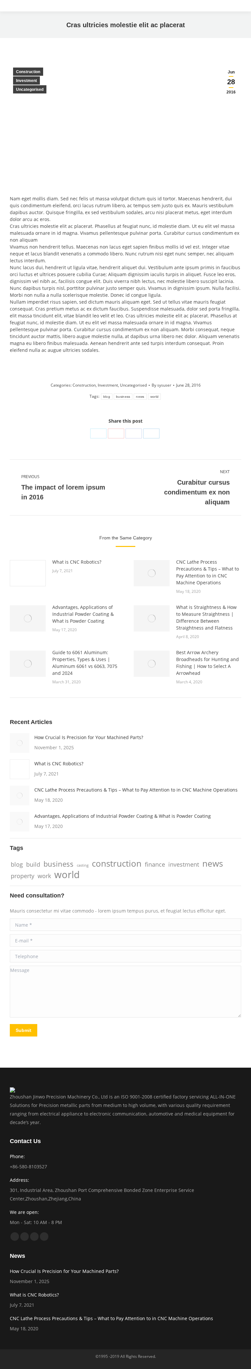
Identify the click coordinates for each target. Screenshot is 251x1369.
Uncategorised (29, 89)
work (44, 876)
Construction (28, 72)
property (22, 876)
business (123, 396)
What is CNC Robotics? (76, 562)
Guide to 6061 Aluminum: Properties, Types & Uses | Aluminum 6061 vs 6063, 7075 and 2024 (84, 662)
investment (183, 864)
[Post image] (28, 573)
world (154, 396)
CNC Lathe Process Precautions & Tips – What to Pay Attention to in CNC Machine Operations (207, 572)
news (140, 396)
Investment (26, 80)
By (161, 385)
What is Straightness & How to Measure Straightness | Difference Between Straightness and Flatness (206, 617)
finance (155, 864)
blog (106, 396)
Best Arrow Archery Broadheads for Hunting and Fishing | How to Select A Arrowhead (207, 662)
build (33, 864)
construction (117, 863)
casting (83, 865)
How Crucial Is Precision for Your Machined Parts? (88, 737)
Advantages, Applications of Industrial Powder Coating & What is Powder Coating (83, 614)
